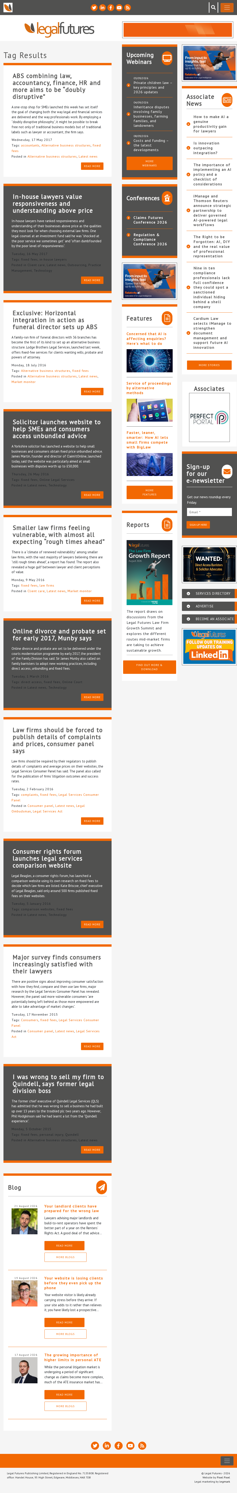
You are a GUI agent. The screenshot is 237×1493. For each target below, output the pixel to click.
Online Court (72, 682)
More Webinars (149, 163)
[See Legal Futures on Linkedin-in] (102, 7)
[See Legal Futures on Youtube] (119, 7)
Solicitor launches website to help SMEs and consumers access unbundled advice (57, 429)
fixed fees (29, 259)
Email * (195, 512)
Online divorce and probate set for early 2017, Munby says (59, 634)
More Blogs (65, 1257)
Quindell (72, 1134)
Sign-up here (198, 524)
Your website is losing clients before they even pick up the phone (73, 1283)
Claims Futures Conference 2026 (150, 219)
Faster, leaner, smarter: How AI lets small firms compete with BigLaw (147, 439)
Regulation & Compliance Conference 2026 (150, 239)
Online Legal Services (57, 480)
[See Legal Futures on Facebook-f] (110, 7)
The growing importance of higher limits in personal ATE (73, 1357)
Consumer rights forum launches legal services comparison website (48, 858)
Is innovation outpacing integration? (206, 148)
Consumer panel (40, 806)
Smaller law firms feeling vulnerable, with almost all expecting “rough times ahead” (59, 534)
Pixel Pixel (223, 1477)
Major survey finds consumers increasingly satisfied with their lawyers (57, 964)
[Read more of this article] (150, 360)
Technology (43, 270)
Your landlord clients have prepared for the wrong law (71, 1208)
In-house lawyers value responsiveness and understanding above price (53, 203)
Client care (36, 265)
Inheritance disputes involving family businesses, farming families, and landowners (151, 116)
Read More (64, 1245)
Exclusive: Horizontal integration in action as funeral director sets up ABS (55, 320)
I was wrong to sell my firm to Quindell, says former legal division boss (58, 1084)
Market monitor (24, 382)
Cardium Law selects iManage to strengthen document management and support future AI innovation (212, 333)
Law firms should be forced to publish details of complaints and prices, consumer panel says (58, 740)
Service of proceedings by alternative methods (149, 388)
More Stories (209, 365)
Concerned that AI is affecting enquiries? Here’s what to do (147, 338)
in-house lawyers (53, 259)
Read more (92, 166)
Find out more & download (149, 667)
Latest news (88, 156)
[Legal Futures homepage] (59, 30)
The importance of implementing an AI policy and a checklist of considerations (212, 174)
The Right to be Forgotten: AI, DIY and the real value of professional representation (211, 246)
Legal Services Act (47, 811)
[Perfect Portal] (209, 417)
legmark (224, 1481)
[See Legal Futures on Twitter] (94, 7)
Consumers (29, 1020)
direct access (31, 682)
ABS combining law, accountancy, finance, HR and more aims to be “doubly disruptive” (57, 86)
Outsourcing (77, 265)
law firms (47, 585)
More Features (150, 492)
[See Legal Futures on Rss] (127, 7)
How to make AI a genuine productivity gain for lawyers (211, 123)
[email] (210, 511)
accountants (30, 145)
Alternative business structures (66, 145)
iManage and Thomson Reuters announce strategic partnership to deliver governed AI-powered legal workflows (212, 210)
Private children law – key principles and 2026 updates (153, 87)
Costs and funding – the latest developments (151, 145)
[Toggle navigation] (227, 7)
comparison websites (38, 909)
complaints (29, 795)
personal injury (51, 1134)
